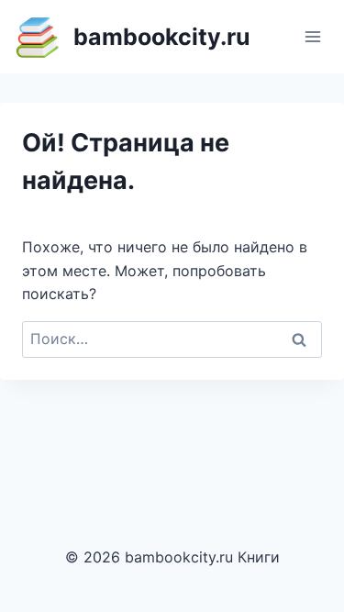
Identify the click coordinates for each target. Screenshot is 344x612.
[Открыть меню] (312, 36)
